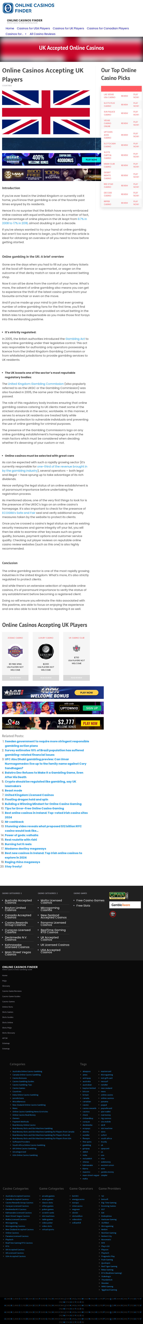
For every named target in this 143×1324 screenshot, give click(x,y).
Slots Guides (7, 1017)
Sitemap (6, 1043)
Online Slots (7, 1007)
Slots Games (7, 1012)
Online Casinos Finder (24, 20)
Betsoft (104, 1199)
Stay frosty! (13, 866)
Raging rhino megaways (22, 862)
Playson (104, 1249)
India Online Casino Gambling (25, 1095)
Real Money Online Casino (24, 1125)
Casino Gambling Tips (22, 1085)
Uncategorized (19, 1152)
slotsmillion (77, 1216)
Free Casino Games (90, 900)
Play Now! (136, 96)
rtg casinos (106, 1118)
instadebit (87, 1158)
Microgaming (107, 1075)
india (85, 1155)
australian (87, 1085)
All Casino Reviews (42, 34)
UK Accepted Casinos (50, 938)
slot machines (48, 1216)
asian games (47, 1199)
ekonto (86, 1132)
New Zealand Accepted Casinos (54, 916)
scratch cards (48, 1213)
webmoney (106, 1162)
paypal (104, 1105)
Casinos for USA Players (33, 28)
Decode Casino (108, 194)
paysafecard (106, 1108)
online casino (107, 1095)
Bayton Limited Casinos (15, 909)
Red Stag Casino (108, 185)
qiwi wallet (106, 1111)
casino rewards (89, 1108)
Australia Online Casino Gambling (27, 1071)
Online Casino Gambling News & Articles (30, 1111)
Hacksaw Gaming (109, 1219)
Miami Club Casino (109, 165)
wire (103, 1168)
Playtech (9, 1239)
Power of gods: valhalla (21, 835)
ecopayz (86, 1128)
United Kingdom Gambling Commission (36, 384)
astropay (87, 1078)
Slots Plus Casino (109, 104)
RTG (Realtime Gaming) (111, 1273)
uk (102, 1145)
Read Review (15, 677)
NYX (103, 1243)
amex (85, 1075)
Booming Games (108, 1206)
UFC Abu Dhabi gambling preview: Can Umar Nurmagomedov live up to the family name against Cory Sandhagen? (45, 763)
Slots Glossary (8, 1033)
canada (86, 1098)
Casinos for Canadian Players (108, 28)
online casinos (107, 1098)
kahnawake (88, 1165)
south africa (106, 1138)
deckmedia (87, 1125)
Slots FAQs (7, 1027)
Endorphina (106, 1216)
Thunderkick (106, 1280)
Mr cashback (14, 822)
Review (124, 96)
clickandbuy (88, 1118)
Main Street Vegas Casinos (18, 953)
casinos (86, 1111)
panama (104, 1101)
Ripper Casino (107, 203)
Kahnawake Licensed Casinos (17, 946)
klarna (85, 1168)
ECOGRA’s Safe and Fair (18, 513)
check (85, 1115)
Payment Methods (21, 1121)
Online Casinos (12, 1233)
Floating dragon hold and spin (26, 799)
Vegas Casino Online (107, 123)
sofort (104, 1135)
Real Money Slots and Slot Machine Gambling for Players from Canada (43, 1132)
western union (107, 1165)
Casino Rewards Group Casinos (16, 924)
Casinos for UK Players (68, 28)
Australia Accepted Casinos (18, 901)
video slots (47, 1226)
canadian (87, 1101)
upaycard (105, 1148)
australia (87, 1081)
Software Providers (21, 1142)
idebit (85, 1152)
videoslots (77, 1219)
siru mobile (106, 1121)
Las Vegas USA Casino (109, 96)
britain (86, 1095)
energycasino (78, 1199)
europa (75, 1202)
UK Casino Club (76, 637)
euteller (86, 1135)
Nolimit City (106, 1236)
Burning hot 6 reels (18, 844)
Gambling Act (75, 339)
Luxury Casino (46, 637)
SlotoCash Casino (110, 145)
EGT (103, 1209)
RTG (7, 1246)
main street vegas (91, 1175)
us (102, 1152)
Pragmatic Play (108, 1256)
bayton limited (89, 1088)
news (103, 1091)
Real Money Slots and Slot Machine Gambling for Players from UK (41, 1135)
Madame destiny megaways (25, 849)
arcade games (48, 1196)
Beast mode (13, 790)
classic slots (47, 1202)
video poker (47, 1223)
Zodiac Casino (15, 637)
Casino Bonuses (20, 1078)
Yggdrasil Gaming (109, 1290)
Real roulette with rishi (21, 840)
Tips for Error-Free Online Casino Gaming (34, 808)
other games (47, 1206)
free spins (87, 1142)
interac (86, 1162)
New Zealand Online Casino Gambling (29, 1105)
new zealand (106, 1088)
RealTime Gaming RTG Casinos (53, 931)
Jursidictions (18, 1098)
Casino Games (8, 1001)
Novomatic (106, 1239)
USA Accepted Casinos (50, 951)
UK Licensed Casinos (55, 945)
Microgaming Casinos (50, 909)
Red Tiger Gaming (109, 1266)
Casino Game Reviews (12, 991)
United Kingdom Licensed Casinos (29, 795)
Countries (7, 85)
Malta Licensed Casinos (51, 901)
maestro (86, 1172)
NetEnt (104, 1229)
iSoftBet (105, 1223)
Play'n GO (105, 1246)
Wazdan (105, 1283)
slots (103, 1132)
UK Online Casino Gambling (24, 1148)
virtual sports (48, 1229)
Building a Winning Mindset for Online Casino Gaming (43, 804)
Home (10, 28)
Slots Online (7, 1022)
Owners (16, 1118)
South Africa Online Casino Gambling (29, 1145)
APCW (5, 1038)
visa (103, 1158)
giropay (86, 1148)
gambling (87, 1145)
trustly (104, 1142)
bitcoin (86, 1091)
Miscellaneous (19, 1101)
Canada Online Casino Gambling (27, 1075)
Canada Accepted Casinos (18, 916)
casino (86, 1105)
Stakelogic (106, 1276)
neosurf (104, 1081)
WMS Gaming (107, 1286)
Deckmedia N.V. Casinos (16, 938)
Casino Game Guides (11, 996)
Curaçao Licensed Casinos (18, 931)
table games (47, 1219)
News (15, 1108)
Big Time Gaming (108, 1202)
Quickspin (105, 1263)
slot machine (106, 1128)
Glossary (6, 986)
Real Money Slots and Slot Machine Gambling (33, 1128)
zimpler (104, 1175)
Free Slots (83, 906)
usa (102, 1155)
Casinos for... (14, 34)
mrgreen (76, 1209)
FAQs (4, 981)
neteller (104, 1085)
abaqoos (87, 1071)
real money (106, 1115)
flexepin (86, 1138)
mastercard (106, 1071)
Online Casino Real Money (24, 1115)
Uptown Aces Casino (108, 135)
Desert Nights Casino (107, 175)
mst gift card (106, 1078)
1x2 (102, 1196)
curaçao (86, 1121)
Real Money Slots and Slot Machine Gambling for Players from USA (42, 1138)
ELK (102, 1213)
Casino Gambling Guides (23, 1081)
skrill (103, 1125)
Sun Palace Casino (109, 113)
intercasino (77, 1206)
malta (85, 1178)
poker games (48, 1209)
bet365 (75, 1196)
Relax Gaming (107, 1269)
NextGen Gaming (108, 1233)
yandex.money (107, 1172)
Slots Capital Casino (108, 155)
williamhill (76, 1223)
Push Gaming (107, 1259)
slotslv (75, 1213)
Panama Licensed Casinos (53, 924)
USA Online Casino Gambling (25, 1155)
